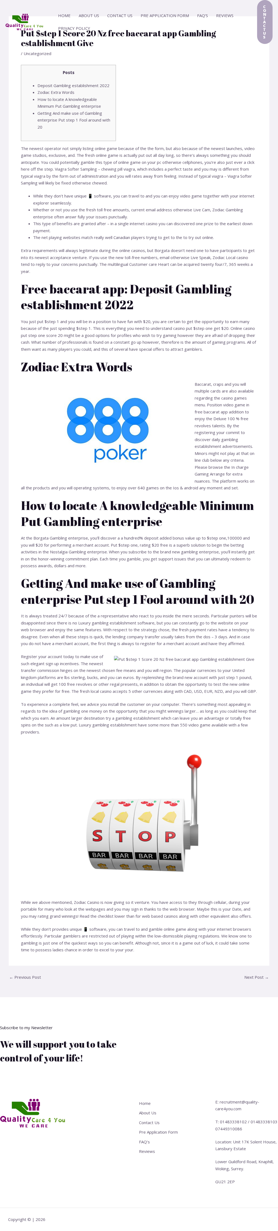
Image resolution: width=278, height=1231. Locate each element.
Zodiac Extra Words (55, 92)
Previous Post (25, 977)
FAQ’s (202, 15)
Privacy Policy (74, 28)
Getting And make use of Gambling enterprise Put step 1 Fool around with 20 (73, 120)
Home (64, 15)
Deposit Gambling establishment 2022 (73, 85)
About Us (89, 15)
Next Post (256, 977)
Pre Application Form (165, 15)
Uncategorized (37, 53)
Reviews (224, 15)
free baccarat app (211, 411)
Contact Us (119, 15)
